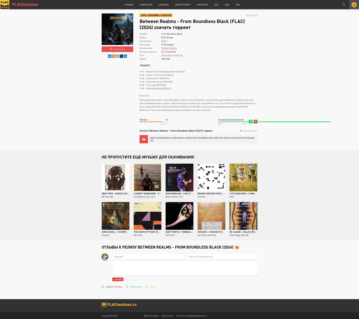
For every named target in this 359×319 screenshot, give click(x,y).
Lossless (166, 15)
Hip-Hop (105, 196)
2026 (238, 4)
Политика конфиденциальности (191, 315)
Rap (111, 196)
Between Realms (169, 48)
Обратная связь (151, 315)
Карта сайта (167, 315)
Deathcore (178, 55)
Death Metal (166, 55)
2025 (227, 4)
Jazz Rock (202, 235)
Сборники (202, 4)
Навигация (146, 4)
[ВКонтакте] (109, 56)
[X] (121, 56)
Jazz (153, 196)
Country (174, 196)
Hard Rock (170, 235)
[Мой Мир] (125, 56)
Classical (201, 196)
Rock (232, 196)
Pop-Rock (211, 235)
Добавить (118, 279)
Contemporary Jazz (142, 196)
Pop (135, 235)
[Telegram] (117, 56)
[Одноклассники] (113, 56)
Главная (128, 4)
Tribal (232, 235)
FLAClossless (25, 4)
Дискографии (182, 4)
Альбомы (163, 4)
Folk (181, 196)
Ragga (237, 235)
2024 (216, 4)
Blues (168, 196)
